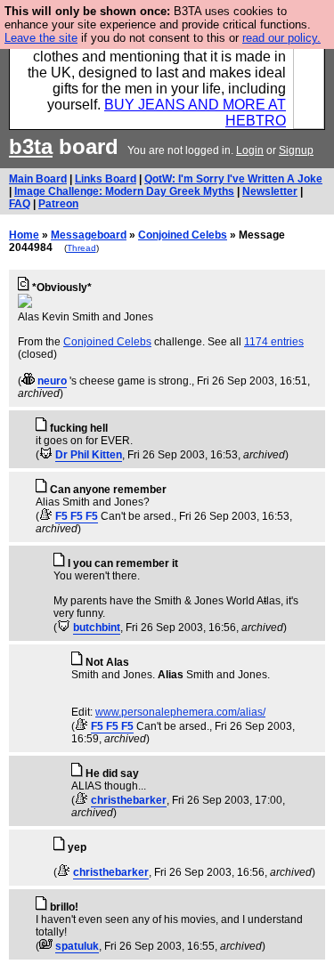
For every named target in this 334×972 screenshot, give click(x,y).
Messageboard (88, 235)
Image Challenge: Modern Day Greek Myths (124, 191)
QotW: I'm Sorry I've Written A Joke (233, 179)
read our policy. (281, 38)
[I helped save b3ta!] (28, 381)
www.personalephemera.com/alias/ (180, 712)
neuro (52, 381)
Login (250, 150)
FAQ (19, 204)
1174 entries (274, 342)
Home (24, 235)
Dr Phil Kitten (88, 455)
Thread (81, 248)
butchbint (96, 627)
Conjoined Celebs (182, 235)
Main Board (38, 179)
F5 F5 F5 (76, 516)
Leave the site (40, 38)
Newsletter (269, 191)
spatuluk (77, 946)
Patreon (58, 204)
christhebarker (129, 800)
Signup (296, 150)
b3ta (31, 146)
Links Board (105, 179)
